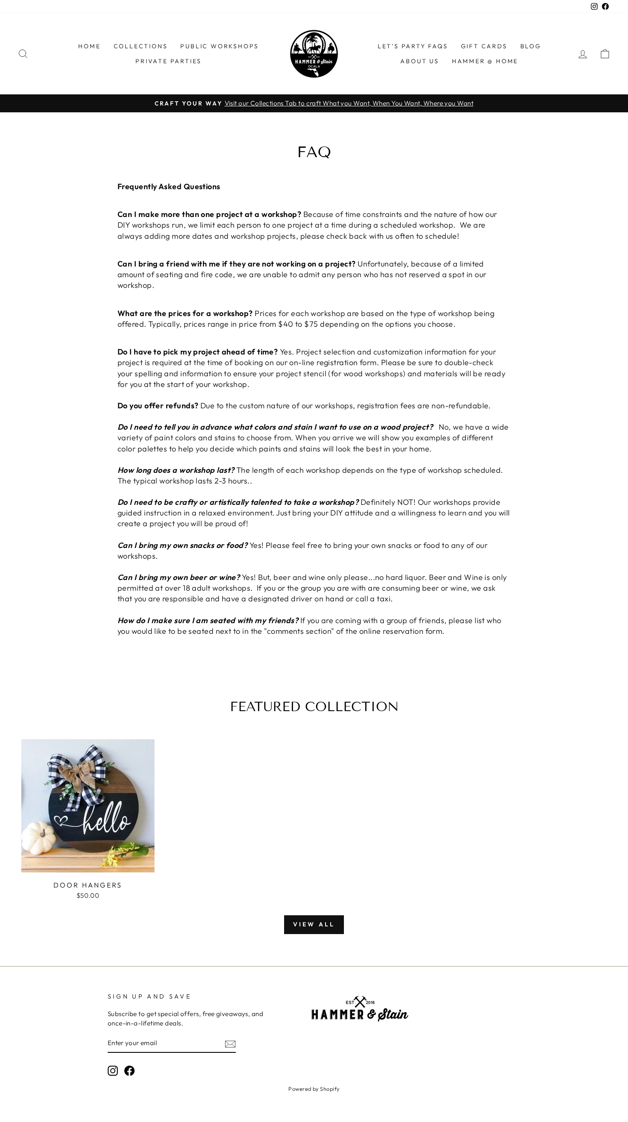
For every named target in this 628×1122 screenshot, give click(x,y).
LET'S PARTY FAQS (413, 46)
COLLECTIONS (141, 46)
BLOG (530, 46)
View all (314, 924)
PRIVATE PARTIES (168, 61)
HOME (89, 46)
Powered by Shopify (313, 1088)
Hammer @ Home (485, 61)
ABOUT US (419, 61)
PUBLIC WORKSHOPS (219, 46)
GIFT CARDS (484, 46)
